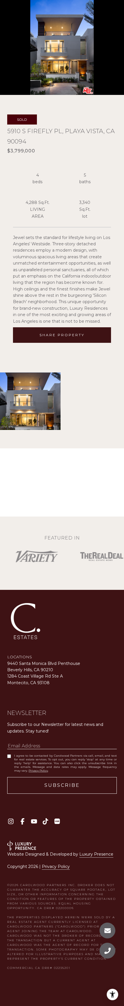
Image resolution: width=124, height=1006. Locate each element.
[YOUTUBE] (33, 821)
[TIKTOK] (45, 821)
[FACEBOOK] (22, 821)
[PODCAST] (57, 821)
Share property (62, 335)
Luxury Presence (96, 854)
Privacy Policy (38, 770)
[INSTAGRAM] (10, 821)
